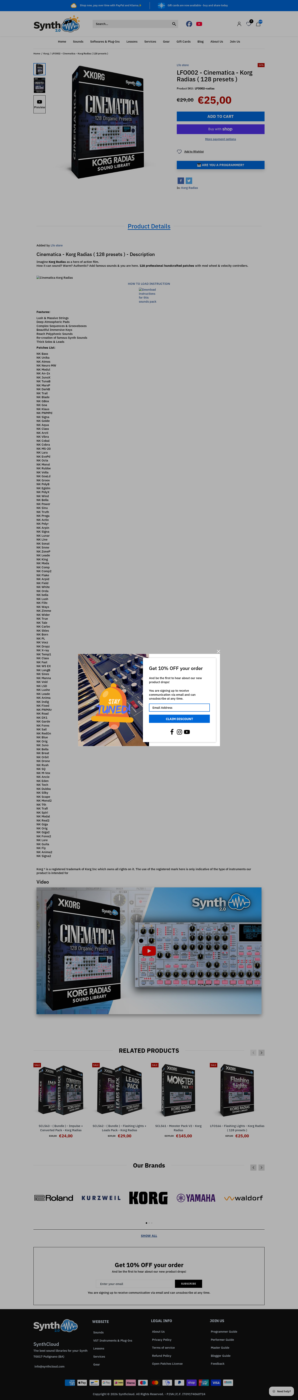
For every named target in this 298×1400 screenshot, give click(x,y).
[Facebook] (172, 732)
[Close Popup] (218, 651)
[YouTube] (187, 732)
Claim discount (179, 719)
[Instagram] (179, 732)
